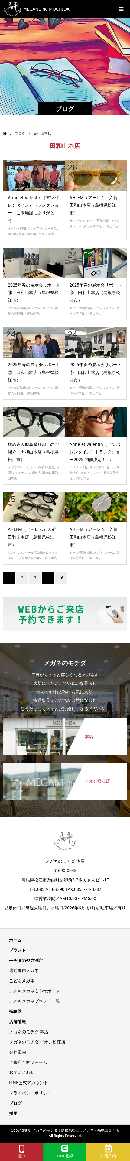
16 (61, 578)
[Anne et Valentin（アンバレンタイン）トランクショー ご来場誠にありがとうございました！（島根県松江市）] (34, 175)
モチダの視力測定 (26, 960)
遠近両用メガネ (24, 970)
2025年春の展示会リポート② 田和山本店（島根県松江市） (34, 372)
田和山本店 (46, 234)
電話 (22, 1156)
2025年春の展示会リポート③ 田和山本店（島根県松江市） (96, 292)
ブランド (17, 950)
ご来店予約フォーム (28, 1062)
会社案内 (17, 1052)
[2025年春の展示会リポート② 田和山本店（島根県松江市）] (34, 342)
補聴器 (15, 1011)
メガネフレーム (42, 308)
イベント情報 (17, 228)
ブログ (15, 1103)
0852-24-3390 (50, 889)
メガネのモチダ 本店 (28, 1031)
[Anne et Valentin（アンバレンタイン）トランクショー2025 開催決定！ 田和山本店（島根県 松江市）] (96, 422)
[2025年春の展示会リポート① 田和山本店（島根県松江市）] (96, 342)
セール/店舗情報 (97, 221)
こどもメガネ (21, 980)
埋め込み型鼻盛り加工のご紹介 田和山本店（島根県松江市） (33, 451)
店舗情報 (17, 1021)
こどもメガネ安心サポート (34, 991)
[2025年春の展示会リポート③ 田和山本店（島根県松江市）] (96, 263)
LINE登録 (65, 1156)
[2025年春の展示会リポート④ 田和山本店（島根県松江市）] (34, 263)
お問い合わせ (21, 1072)
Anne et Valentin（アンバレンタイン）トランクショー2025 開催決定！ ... (95, 451)
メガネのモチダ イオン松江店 (37, 1042)
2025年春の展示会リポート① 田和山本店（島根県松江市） (96, 372)
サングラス (35, 228)
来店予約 (108, 1156)
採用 (13, 1113)
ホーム (15, 940)
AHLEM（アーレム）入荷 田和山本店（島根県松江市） (96, 205)
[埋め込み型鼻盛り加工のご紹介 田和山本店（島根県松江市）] (34, 422)
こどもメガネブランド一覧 (34, 1001)
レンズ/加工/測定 (42, 467)
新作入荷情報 (28, 234)
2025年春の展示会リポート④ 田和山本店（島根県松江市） (34, 292)
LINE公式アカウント (28, 1082)
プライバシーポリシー (30, 1093)
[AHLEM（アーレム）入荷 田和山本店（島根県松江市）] (96, 175)
